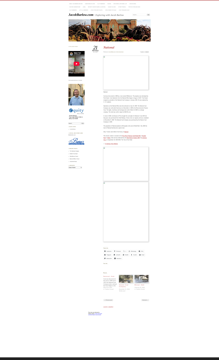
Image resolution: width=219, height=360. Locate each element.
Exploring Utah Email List (120, 3)
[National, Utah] (111, 282)
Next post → (145, 300)
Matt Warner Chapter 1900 (133, 137)
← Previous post (108, 300)
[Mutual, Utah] (141, 279)
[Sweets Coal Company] (126, 279)
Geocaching (133, 3)
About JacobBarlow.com (75, 3)
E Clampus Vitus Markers (111, 143)
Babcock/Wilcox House (74, 158)
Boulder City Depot (74, 153)
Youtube (80, 80)
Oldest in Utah (112, 6)
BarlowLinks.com (72, 134)
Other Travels (122, 6)
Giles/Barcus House (74, 156)
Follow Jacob (74, 46)
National (126, 131)
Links (84, 6)
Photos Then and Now (134, 6)
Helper (108, 137)
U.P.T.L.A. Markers (83, 10)
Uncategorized (120, 52)
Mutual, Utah (139, 285)
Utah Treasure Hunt (124, 10)
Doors (109, 3)
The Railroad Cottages (74, 151)
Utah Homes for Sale (110, 10)
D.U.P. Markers (101, 3)
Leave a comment (145, 52)
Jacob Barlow (111, 52)
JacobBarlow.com (80, 14)
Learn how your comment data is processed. (95, 314)
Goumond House (73, 161)
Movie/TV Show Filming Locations (96, 6)
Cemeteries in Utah (90, 3)
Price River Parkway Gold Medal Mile (131, 135)
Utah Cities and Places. (97, 10)
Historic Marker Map (74, 6)
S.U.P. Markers (73, 10)
